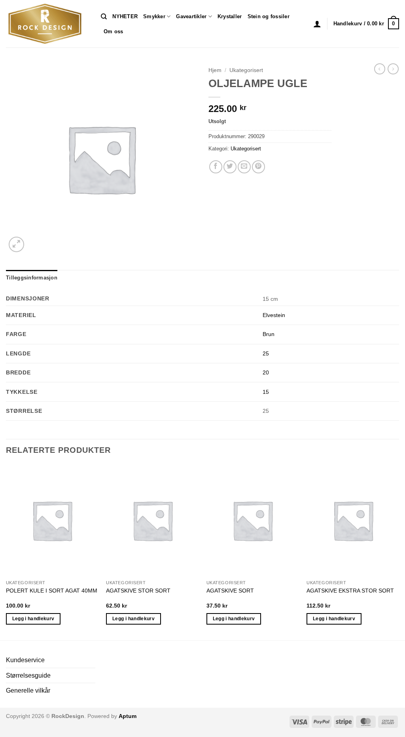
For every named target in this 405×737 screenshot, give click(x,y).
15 (266, 392)
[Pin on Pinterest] (258, 166)
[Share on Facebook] (215, 166)
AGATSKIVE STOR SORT (138, 590)
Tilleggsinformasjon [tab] (31, 278)
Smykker (154, 16)
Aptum (127, 716)
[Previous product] (393, 68)
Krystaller (230, 16)
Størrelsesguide (28, 675)
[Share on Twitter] (230, 166)
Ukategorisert (246, 70)
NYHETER (125, 16)
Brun (268, 334)
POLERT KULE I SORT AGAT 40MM (51, 590)
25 (266, 353)
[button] (317, 23)
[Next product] (379, 68)
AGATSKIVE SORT (230, 590)
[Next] (399, 552)
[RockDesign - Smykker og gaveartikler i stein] (47, 23)
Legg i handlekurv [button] (33, 618)
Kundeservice (25, 660)
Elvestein (274, 315)
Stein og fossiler (269, 16)
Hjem (214, 70)
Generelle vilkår (28, 690)
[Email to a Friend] (244, 166)
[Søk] (104, 16)
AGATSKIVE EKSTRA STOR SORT (350, 590)
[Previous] (6, 552)
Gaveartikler (191, 16)
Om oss (113, 31)
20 (266, 372)
